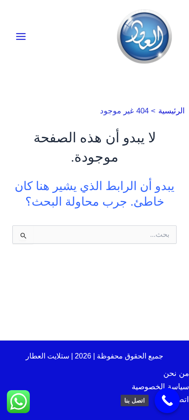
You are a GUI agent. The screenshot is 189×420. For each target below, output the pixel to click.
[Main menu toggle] (21, 36)
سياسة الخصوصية (160, 386)
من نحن (176, 373)
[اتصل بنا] (167, 400)
